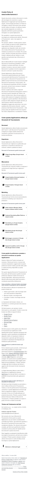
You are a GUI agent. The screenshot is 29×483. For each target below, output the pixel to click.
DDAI (8, 357)
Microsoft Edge (8, 322)
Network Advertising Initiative (16, 353)
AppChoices (5, 374)
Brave (5, 324)
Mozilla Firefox (7, 316)
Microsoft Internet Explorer (11, 320)
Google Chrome (8, 314)
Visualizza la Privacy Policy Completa (20, 471)
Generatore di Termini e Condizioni (10, 461)
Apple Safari (7, 318)
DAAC (21, 355)
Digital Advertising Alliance (9, 355)
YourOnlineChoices (19, 351)
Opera (5, 326)
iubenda (20, 461)
